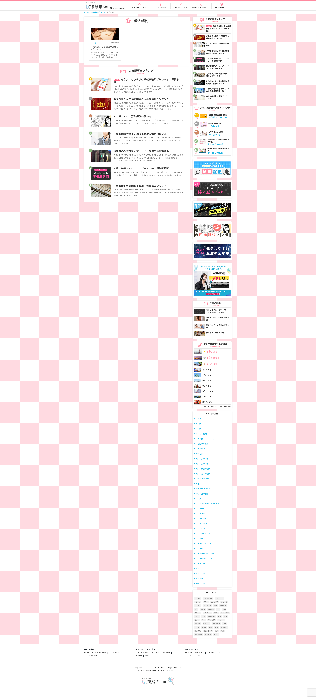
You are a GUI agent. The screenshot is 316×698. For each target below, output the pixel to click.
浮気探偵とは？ (202, 538)
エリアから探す (115, 652)
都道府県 (198, 631)
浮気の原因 (211, 620)
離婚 (222, 631)
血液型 (204, 627)
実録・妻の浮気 (202, 463)
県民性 (197, 627)
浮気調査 (199, 548)
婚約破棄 (199, 453)
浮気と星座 (200, 513)
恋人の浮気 (225, 613)
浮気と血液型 (201, 523)
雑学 (216, 631)
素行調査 (199, 578)
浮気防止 (206, 624)
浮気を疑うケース (203, 533)
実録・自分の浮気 (203, 478)
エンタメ (198, 602)
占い (218, 609)
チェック (224, 602)
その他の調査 (208, 598)
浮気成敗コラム (151, 656)
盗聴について (201, 573)
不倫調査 (223, 605)
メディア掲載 (201, 434)
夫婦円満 (198, 613)
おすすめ (198, 598)
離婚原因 (208, 634)
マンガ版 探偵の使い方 (144, 652)
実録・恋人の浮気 (203, 473)
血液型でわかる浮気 (163, 652)
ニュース (198, 605)
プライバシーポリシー (193, 656)
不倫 (215, 605)
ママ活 (198, 428)
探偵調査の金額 (202, 493)
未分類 (198, 498)
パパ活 (198, 424)
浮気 (203, 620)
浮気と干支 (200, 508)
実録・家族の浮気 (203, 468)
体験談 (202, 609)
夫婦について (201, 448)
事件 (196, 609)
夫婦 (224, 609)
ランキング (207, 605)
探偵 (203, 616)
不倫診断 (139, 656)
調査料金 (224, 627)
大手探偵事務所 (202, 444)
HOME (86, 652)
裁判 (210, 627)
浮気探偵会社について (205, 543)
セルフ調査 (214, 602)
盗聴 (197, 568)
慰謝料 (197, 616)
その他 (198, 419)
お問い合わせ (200, 652)
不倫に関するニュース (205, 438)
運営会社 (188, 652)
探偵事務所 (211, 616)
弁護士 (198, 483)
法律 (225, 616)
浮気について (201, 528)
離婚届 (216, 634)
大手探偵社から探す (99, 652)
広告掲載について (213, 652)
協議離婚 (211, 609)
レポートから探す (90, 656)
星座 (219, 616)
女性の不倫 (207, 613)
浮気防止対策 (201, 563)
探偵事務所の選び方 (204, 488)
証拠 (216, 627)
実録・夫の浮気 (202, 458)
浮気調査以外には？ (204, 558)
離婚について (201, 583)
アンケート (219, 598)
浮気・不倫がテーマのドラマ (207, 503)
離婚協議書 (198, 634)
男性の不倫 (216, 624)
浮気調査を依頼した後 (205, 553)
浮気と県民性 (201, 518)
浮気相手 (221, 620)
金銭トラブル (208, 631)
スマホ (205, 602)
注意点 (197, 620)
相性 (224, 624)
